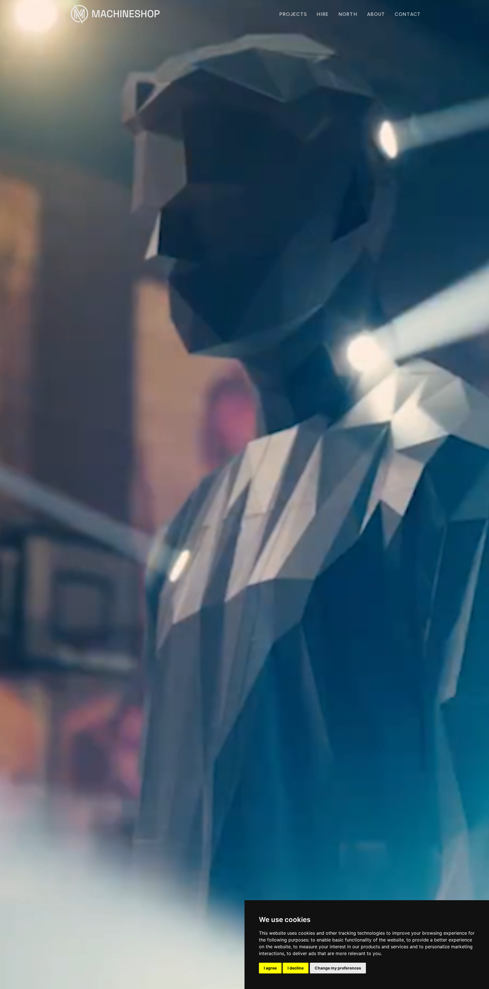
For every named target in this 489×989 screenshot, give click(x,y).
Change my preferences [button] (338, 968)
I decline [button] (296, 968)
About (376, 14)
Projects (293, 14)
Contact (408, 14)
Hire (323, 14)
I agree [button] (270, 968)
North (347, 14)
